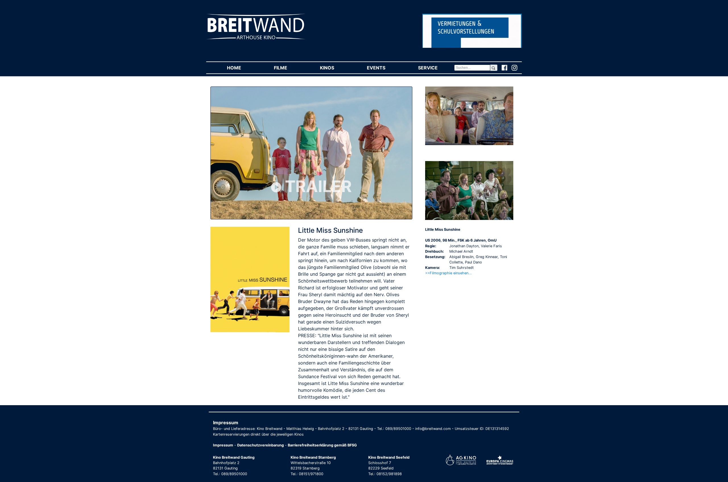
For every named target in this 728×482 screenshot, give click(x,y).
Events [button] (384, 68)
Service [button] (436, 68)
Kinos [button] (335, 68)
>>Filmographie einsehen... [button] (448, 273)
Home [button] (242, 68)
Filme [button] (288, 68)
